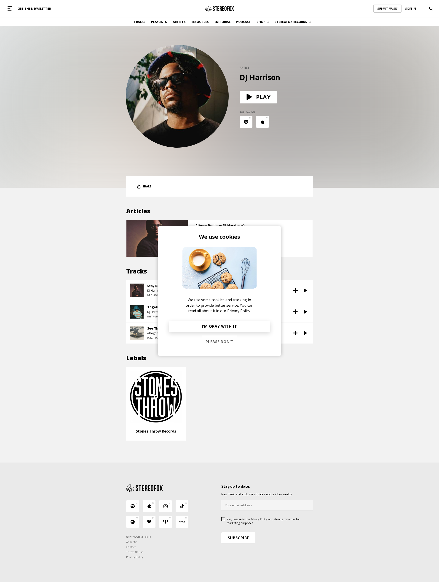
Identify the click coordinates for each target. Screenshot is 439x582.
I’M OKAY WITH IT (219, 326)
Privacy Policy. (239, 310)
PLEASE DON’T (219, 341)
